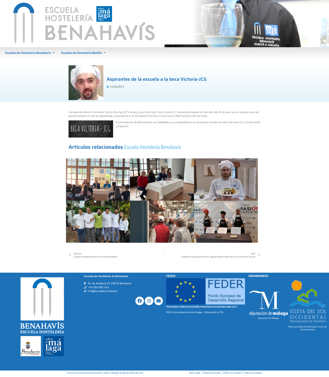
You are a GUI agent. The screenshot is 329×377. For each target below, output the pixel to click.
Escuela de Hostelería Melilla (81, 52)
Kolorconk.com (136, 373)
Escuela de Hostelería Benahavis (28, 52)
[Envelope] (158, 301)
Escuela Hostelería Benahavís (152, 147)
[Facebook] (139, 301)
